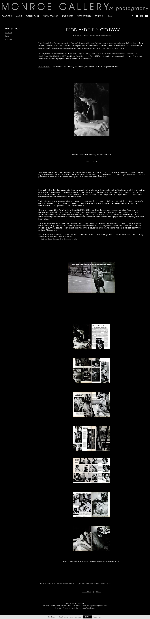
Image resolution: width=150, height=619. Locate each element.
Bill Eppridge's (44, 66)
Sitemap (58, 608)
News (109, 16)
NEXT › (98, 592)
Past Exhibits (67, 16)
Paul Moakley (112, 48)
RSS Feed (9, 39)
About (19, 16)
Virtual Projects (50, 16)
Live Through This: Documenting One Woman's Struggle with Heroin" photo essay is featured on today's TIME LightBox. (88, 43)
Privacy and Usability (70, 608)
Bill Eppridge (75, 583)
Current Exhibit (32, 16)
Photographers (84, 16)
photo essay (100, 583)
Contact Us (7, 16)
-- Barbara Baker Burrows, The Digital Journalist (57, 239)
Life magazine (49, 583)
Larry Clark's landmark (82, 56)
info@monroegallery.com (97, 606)
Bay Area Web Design (87, 608)
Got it (87, 617)
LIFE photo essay (63, 583)
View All (8, 33)
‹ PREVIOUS (86, 592)
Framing (99, 16)
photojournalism (88, 583)
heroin (108, 583)
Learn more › (98, 617)
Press (7, 36)
